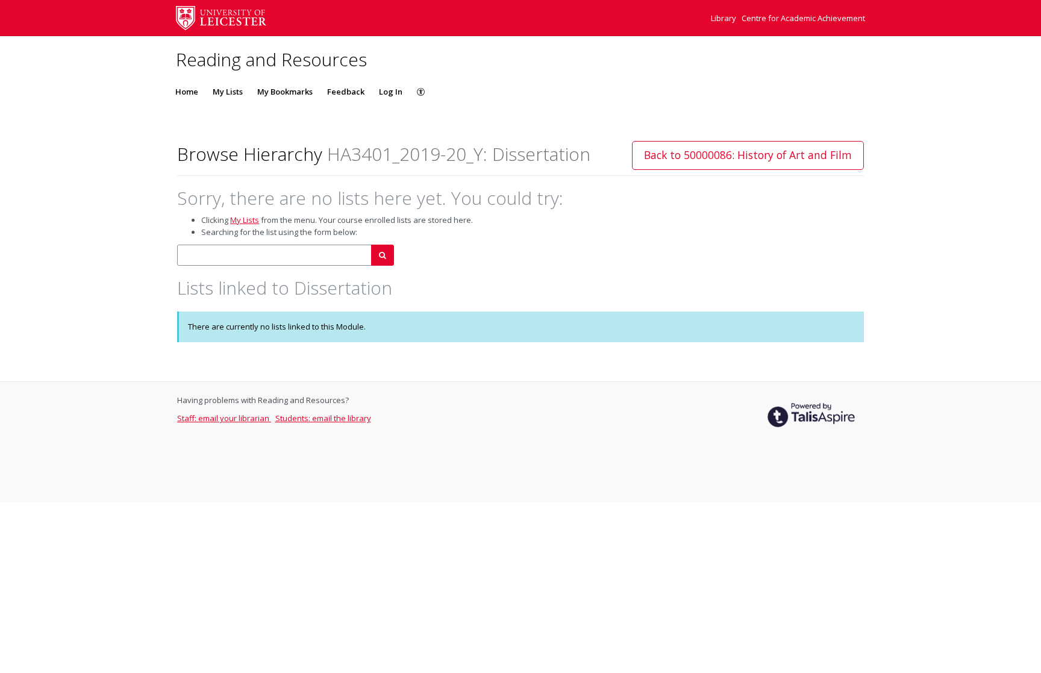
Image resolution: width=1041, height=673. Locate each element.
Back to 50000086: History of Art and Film (748, 155)
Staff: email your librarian (224, 418)
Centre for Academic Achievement (803, 18)
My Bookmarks (285, 91)
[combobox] (274, 255)
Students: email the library (323, 418)
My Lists (228, 91)
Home (186, 91)
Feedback (345, 91)
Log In (390, 91)
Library (724, 18)
